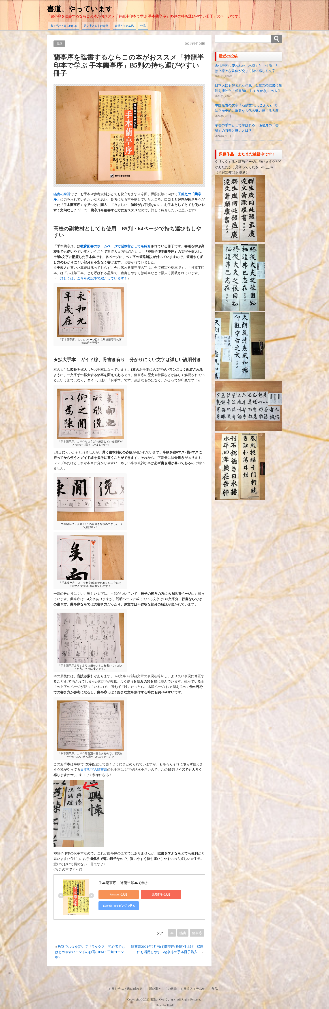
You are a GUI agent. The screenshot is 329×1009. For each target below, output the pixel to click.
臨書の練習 (61, 194)
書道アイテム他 (124, 25)
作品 (143, 25)
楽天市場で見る (161, 894)
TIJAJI (170, 1005)
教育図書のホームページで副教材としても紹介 (115, 246)
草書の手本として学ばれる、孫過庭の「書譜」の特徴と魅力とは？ (247, 127)
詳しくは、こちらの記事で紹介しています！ (93, 278)
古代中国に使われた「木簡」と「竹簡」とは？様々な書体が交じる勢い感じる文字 (247, 68)
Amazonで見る (119, 894)
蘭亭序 (197, 933)
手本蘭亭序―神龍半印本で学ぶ (123, 883)
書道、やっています (80, 9)
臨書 (182, 933)
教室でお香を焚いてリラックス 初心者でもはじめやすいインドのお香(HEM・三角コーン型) (90, 952)
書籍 (59, 43)
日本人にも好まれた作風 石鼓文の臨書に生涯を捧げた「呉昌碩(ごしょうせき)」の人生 (248, 88)
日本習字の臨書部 (93, 769)
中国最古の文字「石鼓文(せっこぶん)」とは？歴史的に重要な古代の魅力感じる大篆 (247, 108)
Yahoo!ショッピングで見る (119, 905)
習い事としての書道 (96, 25)
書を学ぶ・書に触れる (63, 25)
